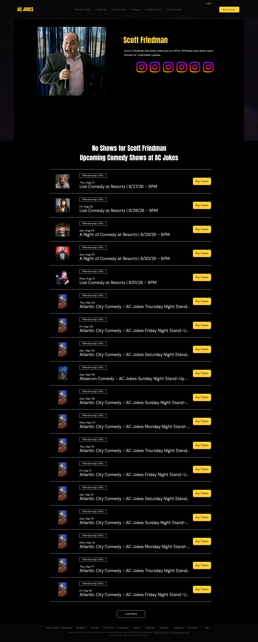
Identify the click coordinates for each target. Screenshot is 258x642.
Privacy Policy (116, 635)
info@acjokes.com (180, 632)
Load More (131, 613)
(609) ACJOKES (162, 632)
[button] (118, 186)
